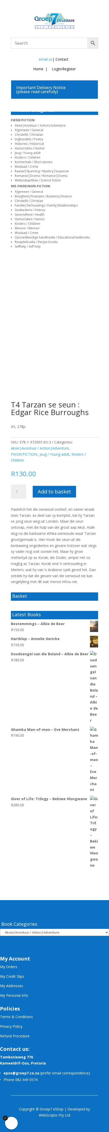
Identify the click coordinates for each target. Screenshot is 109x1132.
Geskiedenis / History (30, 210)
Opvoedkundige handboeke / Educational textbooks (52, 237)
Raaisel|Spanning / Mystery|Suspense (42, 171)
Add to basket (54, 491)
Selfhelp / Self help (28, 246)
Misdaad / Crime (26, 166)
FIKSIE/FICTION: (23, 120)
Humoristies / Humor (30, 148)
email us (45, 59)
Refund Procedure (15, 1036)
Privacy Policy (11, 1026)
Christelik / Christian (29, 134)
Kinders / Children (27, 157)
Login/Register (63, 68)
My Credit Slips (12, 976)
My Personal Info (14, 995)
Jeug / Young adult (28, 153)
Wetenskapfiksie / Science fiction (38, 180)
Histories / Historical (29, 144)
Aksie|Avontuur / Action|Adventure (40, 125)
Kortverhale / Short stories (33, 162)
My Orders (8, 966)
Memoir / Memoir (27, 228)
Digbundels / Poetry (29, 139)
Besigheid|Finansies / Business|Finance (43, 196)
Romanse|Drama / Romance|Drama (41, 176)
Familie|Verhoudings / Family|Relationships (46, 205)
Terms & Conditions (16, 1016)
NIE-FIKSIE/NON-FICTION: (31, 186)
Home (38, 68)
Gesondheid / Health (29, 214)
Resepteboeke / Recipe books (36, 242)
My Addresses (11, 985)
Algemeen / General (29, 130)
